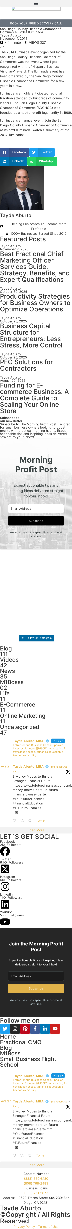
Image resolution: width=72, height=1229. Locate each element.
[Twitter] (5, 1029)
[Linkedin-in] (45, 1029)
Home (8, 1036)
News (7, 670)
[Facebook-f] (35, 1029)
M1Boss (10, 1053)
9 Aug (16, 771)
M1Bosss (12, 682)
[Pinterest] (25, 1029)
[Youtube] (55, 1029)
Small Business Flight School (28, 1062)
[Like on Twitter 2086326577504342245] (31, 821)
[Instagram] (15, 1029)
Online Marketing (22, 715)
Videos (9, 659)
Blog (6, 648)
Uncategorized (19, 727)
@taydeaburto (59, 766)
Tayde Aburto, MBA (28, 766)
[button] (36, 3)
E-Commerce (17, 704)
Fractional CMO (21, 1042)
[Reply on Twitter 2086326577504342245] (15, 821)
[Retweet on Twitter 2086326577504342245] (23, 821)
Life (5, 693)
